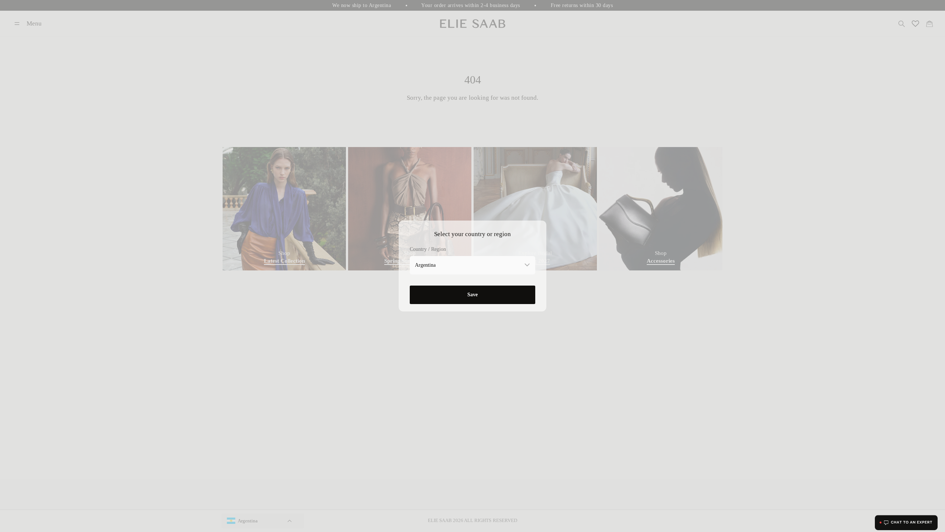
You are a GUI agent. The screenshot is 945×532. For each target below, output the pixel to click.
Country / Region (428, 249)
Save (472, 294)
